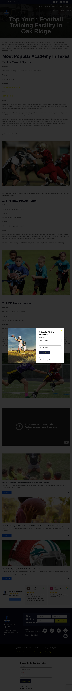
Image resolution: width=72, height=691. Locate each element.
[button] (61, 330)
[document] (36, 345)
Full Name (42, 337)
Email (40, 344)
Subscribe (44, 352)
